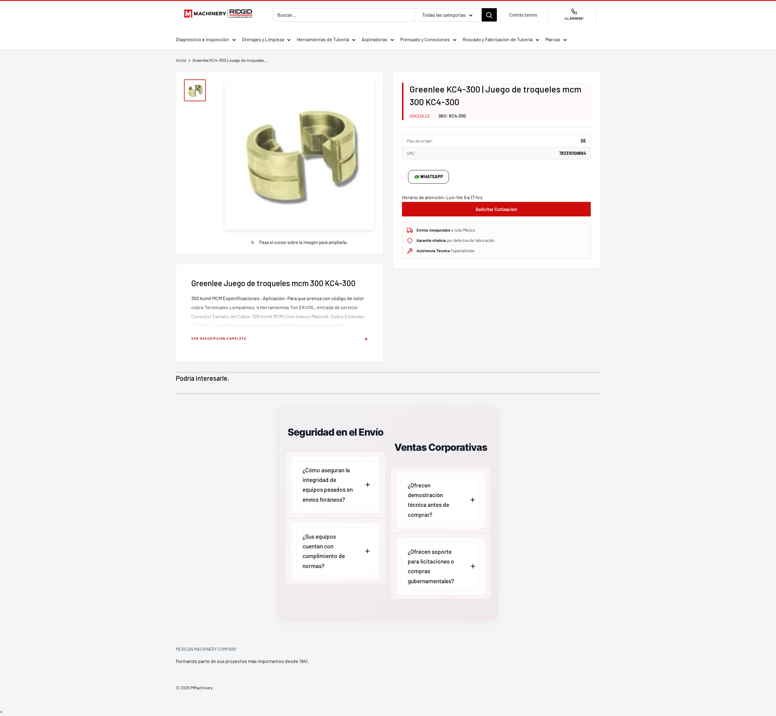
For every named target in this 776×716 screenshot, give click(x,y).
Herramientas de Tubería (323, 39)
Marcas (552, 39)
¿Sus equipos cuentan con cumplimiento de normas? (324, 551)
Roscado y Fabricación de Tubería (498, 39)
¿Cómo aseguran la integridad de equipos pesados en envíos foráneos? (328, 485)
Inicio (181, 60)
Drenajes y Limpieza (263, 39)
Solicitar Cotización (496, 209)
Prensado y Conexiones (425, 39)
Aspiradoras (374, 39)
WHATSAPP (431, 176)
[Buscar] (489, 15)
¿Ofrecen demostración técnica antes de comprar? (428, 500)
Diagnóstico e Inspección (202, 39)
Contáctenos (523, 15)
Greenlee (420, 116)
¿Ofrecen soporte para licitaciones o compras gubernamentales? (431, 566)
